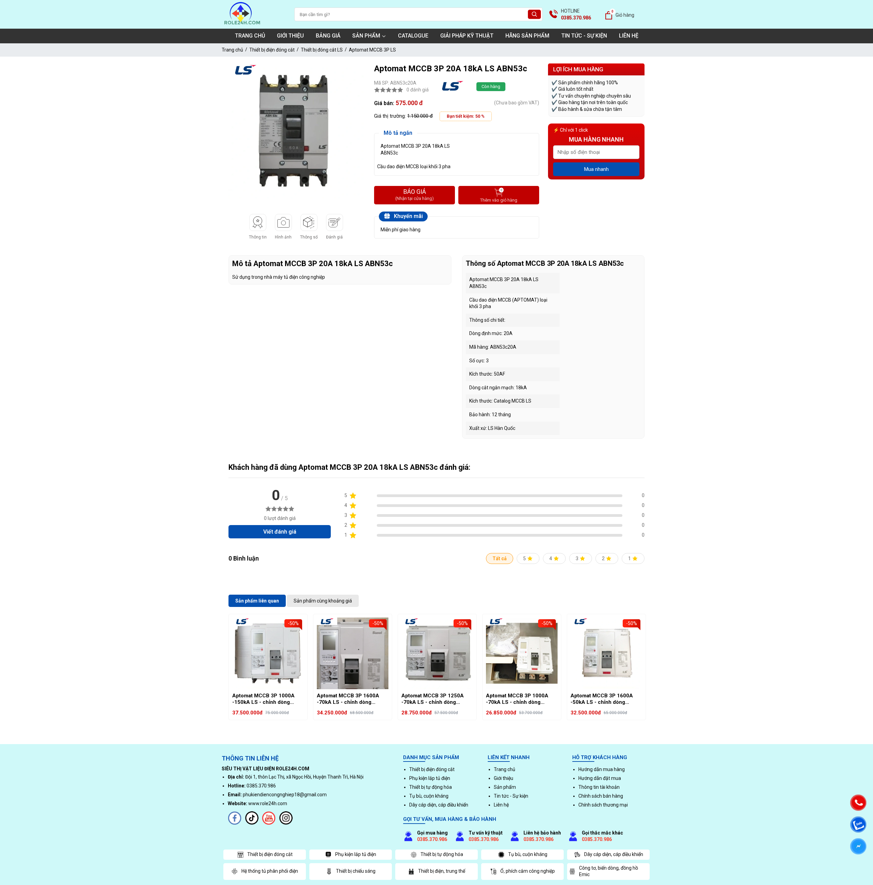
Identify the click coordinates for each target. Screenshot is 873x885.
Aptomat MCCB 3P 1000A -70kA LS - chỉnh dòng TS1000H (517, 699)
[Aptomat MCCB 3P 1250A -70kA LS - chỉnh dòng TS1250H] (437, 653)
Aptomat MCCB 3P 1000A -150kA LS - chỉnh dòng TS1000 (263, 699)
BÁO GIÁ (414, 194)
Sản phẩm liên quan (257, 601)
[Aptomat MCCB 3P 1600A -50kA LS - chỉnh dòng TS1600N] (606, 653)
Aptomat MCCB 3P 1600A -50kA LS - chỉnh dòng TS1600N (602, 699)
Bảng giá (328, 35)
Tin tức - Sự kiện (584, 35)
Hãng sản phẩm (527, 35)
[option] (296, 131)
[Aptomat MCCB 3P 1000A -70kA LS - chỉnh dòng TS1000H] (522, 653)
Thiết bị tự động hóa (430, 787)
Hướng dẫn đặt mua (599, 778)
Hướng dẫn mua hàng (601, 769)
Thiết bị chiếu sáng (355, 871)
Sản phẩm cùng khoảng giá (323, 601)
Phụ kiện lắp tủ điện (429, 778)
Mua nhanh (596, 169)
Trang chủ (250, 35)
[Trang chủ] (242, 25)
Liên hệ (628, 35)
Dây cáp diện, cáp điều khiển (438, 805)
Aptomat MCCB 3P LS (372, 50)
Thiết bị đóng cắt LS (322, 50)
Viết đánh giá (279, 531)
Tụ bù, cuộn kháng (428, 796)
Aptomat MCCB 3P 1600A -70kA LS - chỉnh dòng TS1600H (348, 699)
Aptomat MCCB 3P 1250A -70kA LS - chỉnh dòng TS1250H (432, 699)
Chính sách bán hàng (600, 796)
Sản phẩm (366, 35)
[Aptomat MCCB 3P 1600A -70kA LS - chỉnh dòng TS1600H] (352, 653)
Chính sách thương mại (603, 805)
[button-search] (534, 14)
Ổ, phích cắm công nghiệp (527, 871)
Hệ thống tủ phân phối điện (269, 871)
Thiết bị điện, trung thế (441, 871)
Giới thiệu (290, 35)
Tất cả (499, 558)
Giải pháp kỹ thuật (466, 35)
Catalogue (413, 35)
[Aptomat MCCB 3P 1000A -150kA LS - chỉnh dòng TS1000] (268, 653)
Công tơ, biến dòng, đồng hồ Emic (608, 871)
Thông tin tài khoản (599, 787)
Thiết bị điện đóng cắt (272, 50)
